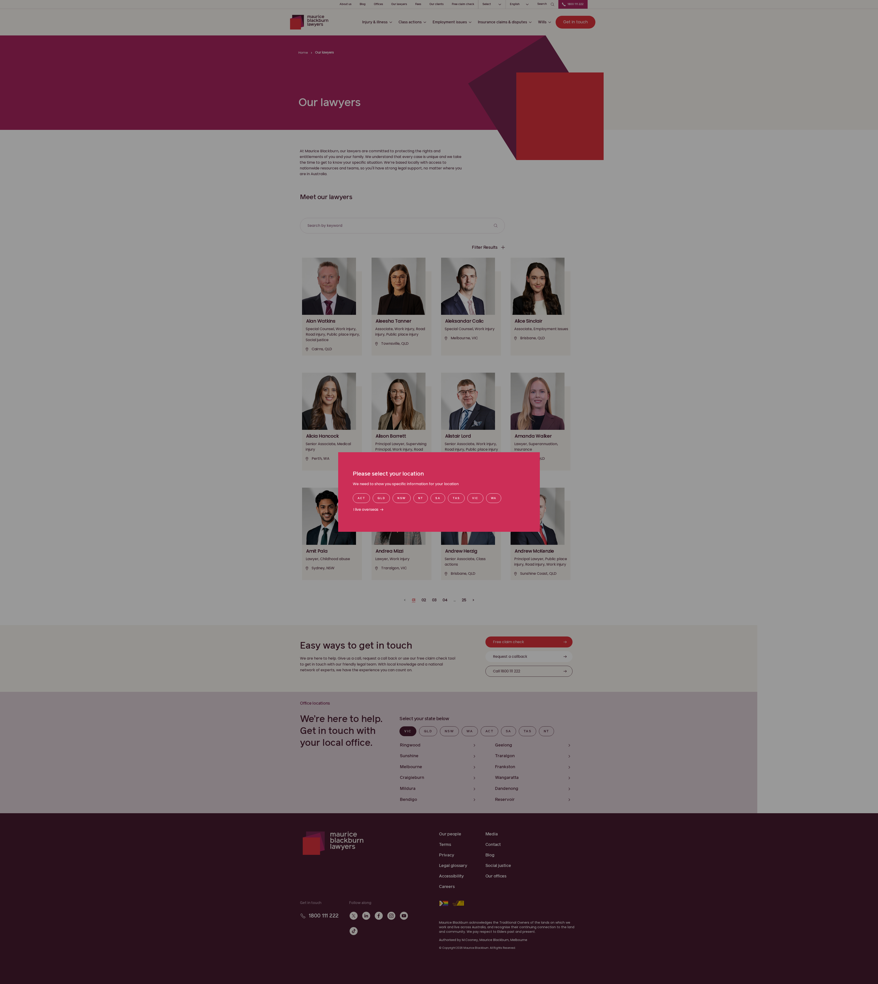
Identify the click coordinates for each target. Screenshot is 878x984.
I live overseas (365, 509)
